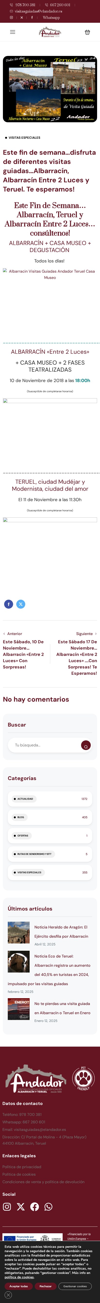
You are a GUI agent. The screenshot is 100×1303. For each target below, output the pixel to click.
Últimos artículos (30, 908)
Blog (20, 817)
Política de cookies (19, 1174)
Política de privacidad (21, 1166)
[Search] (86, 745)
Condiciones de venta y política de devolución (43, 1181)
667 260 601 (60, 5)
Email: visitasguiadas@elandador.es (34, 1129)
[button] (87, 32)
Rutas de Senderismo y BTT (34, 854)
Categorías (22, 778)
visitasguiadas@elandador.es (38, 11)
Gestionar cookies (75, 1286)
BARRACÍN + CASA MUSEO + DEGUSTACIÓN (53, 246)
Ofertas (22, 835)
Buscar (17, 724)
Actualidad (25, 798)
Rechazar (46, 1286)
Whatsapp (51, 17)
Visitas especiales (24, 138)
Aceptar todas (18, 1286)
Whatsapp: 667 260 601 (23, 1122)
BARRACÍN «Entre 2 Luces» (53, 351)
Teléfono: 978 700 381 (22, 1114)
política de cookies (19, 1277)
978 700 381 (25, 5)
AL (12, 243)
